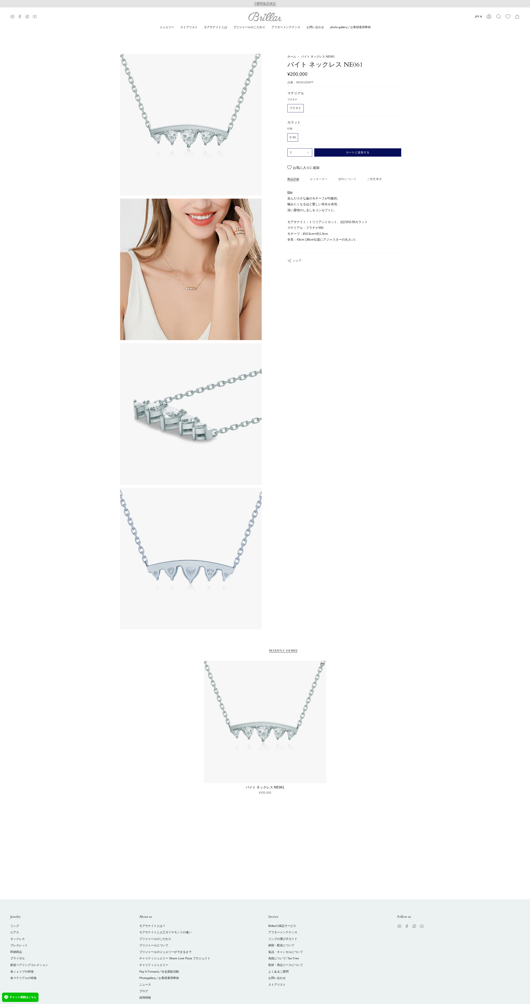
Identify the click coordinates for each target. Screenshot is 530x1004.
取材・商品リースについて (285, 965)
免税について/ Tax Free (283, 958)
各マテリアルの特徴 (23, 978)
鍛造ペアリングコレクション (29, 965)
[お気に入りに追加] (322, 665)
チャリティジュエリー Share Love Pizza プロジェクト (174, 958)
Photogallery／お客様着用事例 (159, 978)
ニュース (145, 984)
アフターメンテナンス (282, 932)
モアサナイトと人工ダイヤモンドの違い (165, 932)
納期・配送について (281, 945)
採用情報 (145, 997)
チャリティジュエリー (153, 965)
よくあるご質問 (278, 971)
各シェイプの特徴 (22, 971)
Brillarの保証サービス (282, 925)
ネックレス (17, 938)
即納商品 (16, 952)
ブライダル (17, 958)
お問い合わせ (277, 978)
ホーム (291, 56)
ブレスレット (19, 945)
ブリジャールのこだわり (155, 938)
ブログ (143, 991)
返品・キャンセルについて (285, 952)
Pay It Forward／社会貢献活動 (159, 971)
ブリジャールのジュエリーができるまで (165, 952)
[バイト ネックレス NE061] (265, 722)
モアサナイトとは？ (152, 925)
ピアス (14, 932)
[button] (498, 16)
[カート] (517, 16)
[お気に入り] (507, 16)
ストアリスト (277, 984)
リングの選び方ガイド (282, 938)
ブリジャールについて (153, 945)
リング (14, 925)
